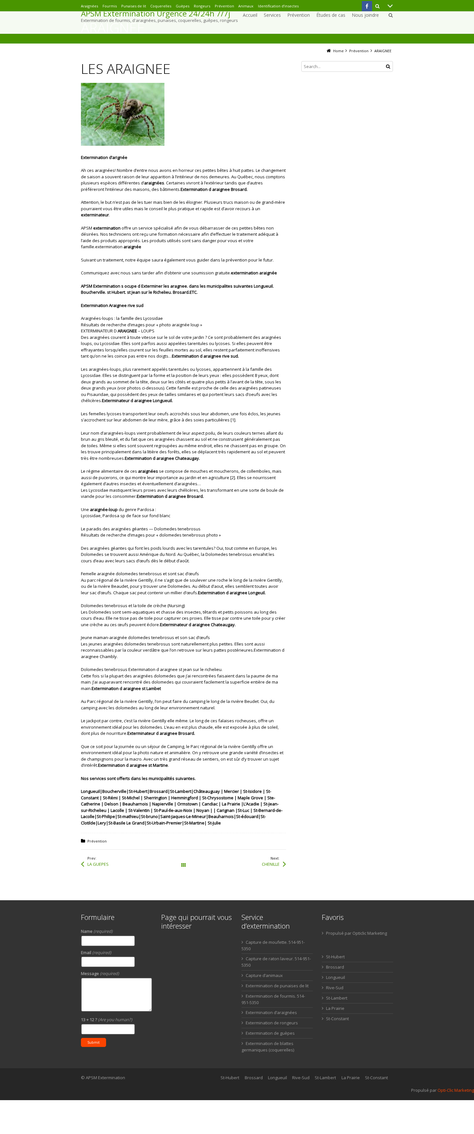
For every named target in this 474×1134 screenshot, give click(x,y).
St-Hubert (335, 957)
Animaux (245, 6)
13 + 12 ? (106, 1019)
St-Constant (337, 1018)
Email (96, 952)
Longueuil (335, 977)
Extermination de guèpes (270, 1033)
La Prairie (335, 1008)
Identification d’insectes (278, 6)
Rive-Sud (334, 988)
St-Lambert (336, 998)
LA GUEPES (98, 864)
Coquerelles (160, 6)
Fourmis (110, 6)
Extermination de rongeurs (272, 1023)
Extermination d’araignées (271, 1012)
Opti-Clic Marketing (456, 1090)
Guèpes (182, 6)
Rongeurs (202, 6)
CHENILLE (271, 864)
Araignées (89, 6)
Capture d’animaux (264, 975)
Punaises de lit (133, 6)
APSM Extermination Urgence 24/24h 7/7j (155, 13)
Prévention (224, 6)
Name (97, 931)
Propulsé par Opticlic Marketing (356, 933)
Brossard (335, 967)
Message (100, 973)
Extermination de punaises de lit (277, 986)
